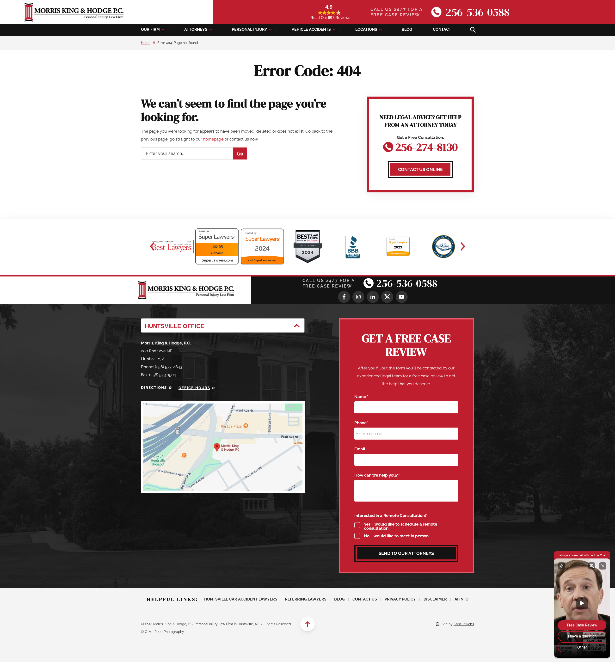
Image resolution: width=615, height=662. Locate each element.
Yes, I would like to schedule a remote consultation (400, 526)
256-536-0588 (477, 12)
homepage (213, 139)
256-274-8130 (426, 146)
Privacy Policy (400, 599)
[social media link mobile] (344, 297)
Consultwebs (464, 624)
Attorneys (195, 29)
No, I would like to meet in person (396, 536)
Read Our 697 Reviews (330, 18)
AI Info (461, 599)
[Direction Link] (223, 405)
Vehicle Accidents (311, 29)
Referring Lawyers (305, 599)
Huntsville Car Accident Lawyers (240, 599)
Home (145, 43)
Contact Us (364, 599)
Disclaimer (435, 599)
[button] (152, 246)
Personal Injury (249, 29)
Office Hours (194, 388)
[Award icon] (172, 246)
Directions (154, 388)
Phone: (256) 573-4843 (161, 366)
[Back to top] (307, 624)
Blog (407, 29)
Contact (442, 29)
